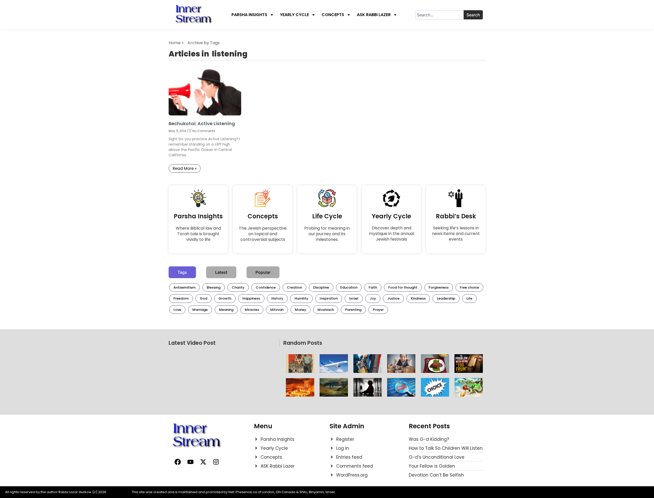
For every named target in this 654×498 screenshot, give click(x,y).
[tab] (182, 272)
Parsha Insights (249, 14)
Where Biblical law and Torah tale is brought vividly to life (198, 233)
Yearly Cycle (294, 14)
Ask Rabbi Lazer (374, 14)
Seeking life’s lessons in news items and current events (456, 233)
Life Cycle (327, 216)
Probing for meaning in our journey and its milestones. (327, 233)
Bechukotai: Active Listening (202, 123)
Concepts (333, 14)
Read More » (184, 168)
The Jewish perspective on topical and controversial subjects (263, 233)
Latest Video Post (192, 343)
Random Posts (302, 343)
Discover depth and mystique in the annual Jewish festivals (391, 233)
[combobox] (439, 14)
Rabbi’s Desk (456, 216)
